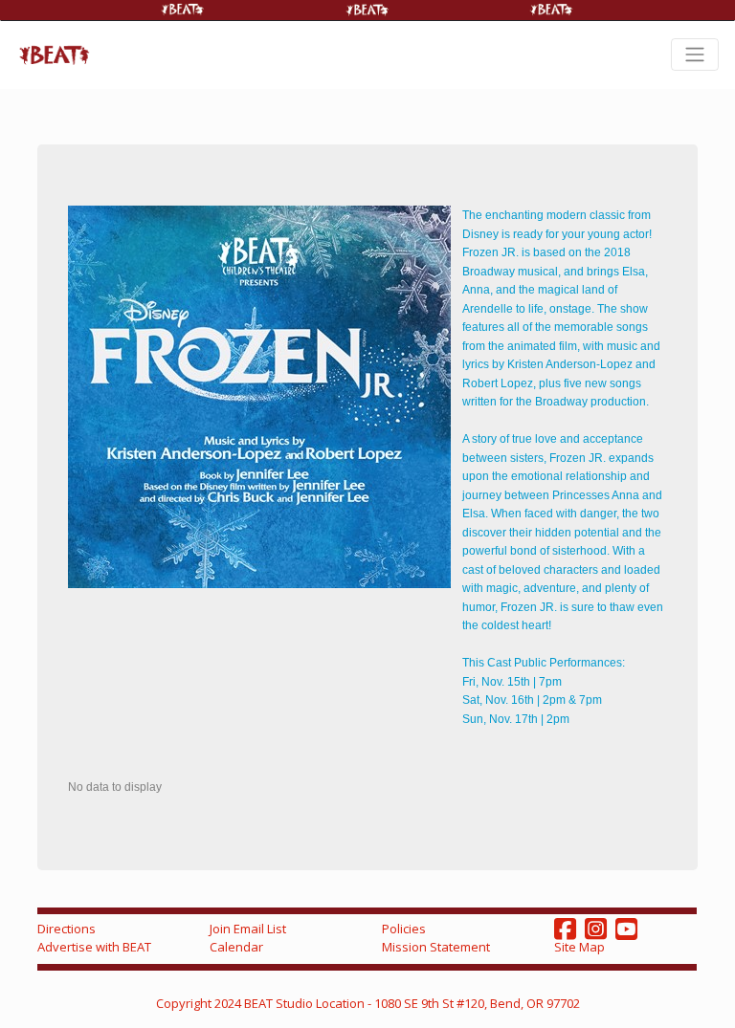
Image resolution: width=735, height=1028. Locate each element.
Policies (404, 928)
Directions (66, 928)
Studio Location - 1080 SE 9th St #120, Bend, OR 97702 (428, 1003)
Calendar (236, 946)
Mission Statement (436, 946)
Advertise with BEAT (94, 946)
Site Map (579, 946)
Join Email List (248, 928)
